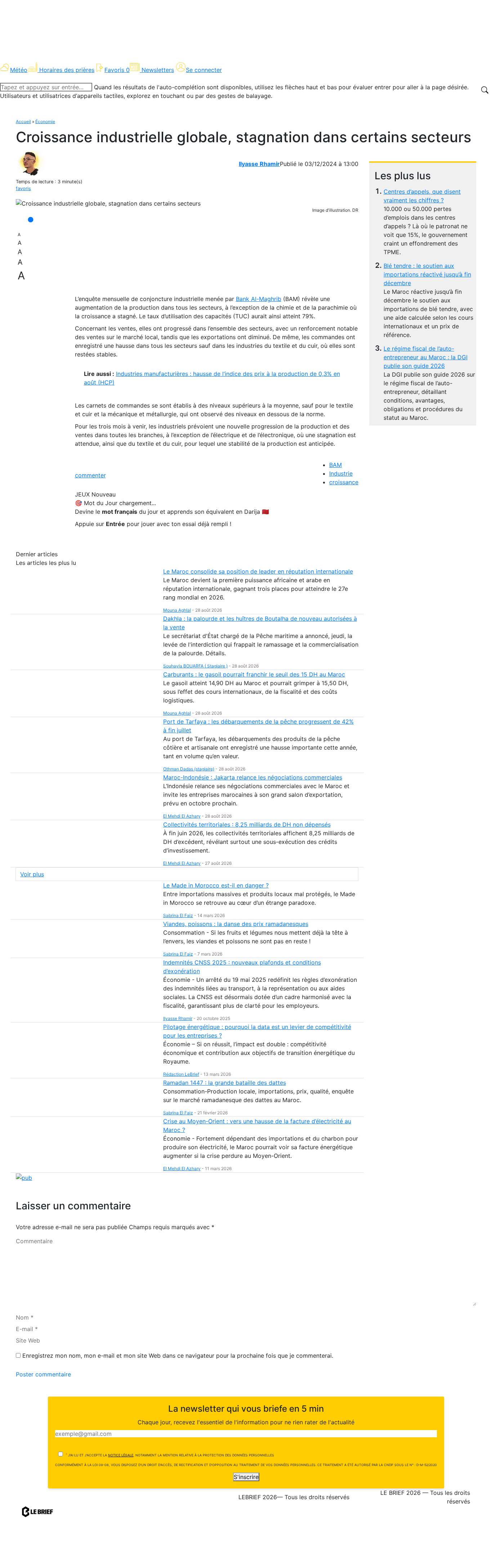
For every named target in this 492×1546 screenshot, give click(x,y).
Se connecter (204, 69)
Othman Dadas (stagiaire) (188, 769)
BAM (335, 464)
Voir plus (32, 874)
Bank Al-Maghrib (258, 298)
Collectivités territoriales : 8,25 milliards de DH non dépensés (247, 824)
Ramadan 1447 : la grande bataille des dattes (224, 1082)
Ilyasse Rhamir (259, 163)
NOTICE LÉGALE (120, 1455)
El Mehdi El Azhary (182, 816)
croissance (343, 482)
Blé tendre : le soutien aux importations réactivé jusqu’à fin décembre (427, 274)
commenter (90, 475)
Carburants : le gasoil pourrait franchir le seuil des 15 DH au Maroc (254, 674)
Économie (45, 121)
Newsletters (158, 69)
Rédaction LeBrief (181, 1074)
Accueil (23, 121)
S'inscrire (246, 1476)
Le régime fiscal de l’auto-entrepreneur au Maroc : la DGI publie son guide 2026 (426, 357)
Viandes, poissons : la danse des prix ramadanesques (235, 923)
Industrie (341, 473)
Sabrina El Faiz (178, 915)
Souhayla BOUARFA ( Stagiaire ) (195, 666)
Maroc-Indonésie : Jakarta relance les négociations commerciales (252, 777)
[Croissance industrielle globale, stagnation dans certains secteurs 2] (108, 203)
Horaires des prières (66, 69)
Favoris (117, 69)
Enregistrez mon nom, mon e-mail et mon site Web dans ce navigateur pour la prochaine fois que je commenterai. (177, 1355)
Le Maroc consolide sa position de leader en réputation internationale (258, 571)
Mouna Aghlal (177, 610)
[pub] (24, 1177)
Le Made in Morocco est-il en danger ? (216, 885)
